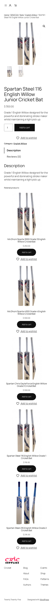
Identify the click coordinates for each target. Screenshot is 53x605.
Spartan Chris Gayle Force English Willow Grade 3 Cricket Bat (26, 384)
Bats (22, 15)
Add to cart (24, 127)
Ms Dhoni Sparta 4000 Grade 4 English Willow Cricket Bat (26, 312)
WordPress (44, 599)
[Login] (10, 5)
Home (6, 15)
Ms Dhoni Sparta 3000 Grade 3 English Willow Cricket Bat (26, 240)
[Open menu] (5, 5)
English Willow (31, 15)
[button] (44, 26)
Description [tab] (14, 150)
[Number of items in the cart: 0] (15, 5)
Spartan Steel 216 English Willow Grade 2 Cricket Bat (26, 529)
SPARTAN (14, 15)
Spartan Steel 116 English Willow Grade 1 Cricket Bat (26, 457)
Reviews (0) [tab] (14, 156)
